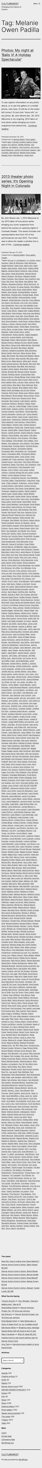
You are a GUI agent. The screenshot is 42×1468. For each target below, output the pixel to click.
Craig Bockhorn (20, 480)
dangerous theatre (17, 491)
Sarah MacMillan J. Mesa (15, 1096)
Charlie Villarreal (27, 433)
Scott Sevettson (34, 1104)
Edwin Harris (15, 552)
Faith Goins (11, 584)
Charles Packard (30, 425)
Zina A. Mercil (11, 1228)
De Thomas (27, 507)
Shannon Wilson (7, 1117)
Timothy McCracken (15, 1178)
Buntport (13, 404)
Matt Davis (13, 884)
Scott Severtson (21, 1104)
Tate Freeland (35, 1159)
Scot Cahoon (23, 1098)
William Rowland (19, 1218)
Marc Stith (9, 857)
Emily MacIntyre (14, 560)
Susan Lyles (16, 1152)
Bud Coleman (15, 401)
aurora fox (5, 337)
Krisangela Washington (18, 775)
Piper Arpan (14, 1019)
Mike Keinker (26, 939)
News (3, 1403)
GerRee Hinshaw (24, 145)
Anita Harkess (17, 313)
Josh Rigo (11, 725)
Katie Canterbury (13, 746)
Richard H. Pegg (20, 1048)
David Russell (24, 504)
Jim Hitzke (5, 682)
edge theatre (6, 549)
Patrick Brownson (31, 1000)
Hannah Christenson (31, 608)
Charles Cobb (18, 425)
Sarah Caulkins (14, 1093)
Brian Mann (17, 385)
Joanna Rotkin (6, 690)
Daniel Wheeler (28, 494)
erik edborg (35, 576)
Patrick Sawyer (27, 1003)
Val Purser (21, 1202)
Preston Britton (32, 1022)
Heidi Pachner (34, 616)
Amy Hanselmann (7, 305)
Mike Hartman (15, 939)
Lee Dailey (5, 804)
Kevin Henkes (22, 762)
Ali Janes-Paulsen (23, 287)
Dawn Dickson (17, 507)
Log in (4, 1433)
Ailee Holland (33, 271)
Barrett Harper (33, 343)
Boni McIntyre (30, 366)
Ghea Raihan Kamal (9, 1308)
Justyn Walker (26, 732)
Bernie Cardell (6, 353)
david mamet (17, 502)
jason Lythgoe (14, 648)
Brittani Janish (34, 393)
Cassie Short (6, 419)
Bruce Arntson (29, 396)
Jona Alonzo (13, 709)
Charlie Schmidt (14, 433)
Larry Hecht (11, 791)
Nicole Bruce (32, 974)
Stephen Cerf (34, 1138)
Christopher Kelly (7, 451)
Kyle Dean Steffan (27, 783)
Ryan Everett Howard (30, 1069)
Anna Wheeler (29, 316)
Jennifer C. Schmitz (28, 663)
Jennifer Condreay (8, 666)
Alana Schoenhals (17, 274)
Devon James (14, 528)
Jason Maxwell (25, 648)
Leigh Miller (14, 804)
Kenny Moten (34, 756)
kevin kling (32, 762)
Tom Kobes (25, 1183)
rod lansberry (13, 1064)
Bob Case (32, 364)
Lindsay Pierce (19, 820)
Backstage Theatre (8, 340)
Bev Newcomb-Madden (25, 356)
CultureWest (10, 3)
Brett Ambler (31, 377)
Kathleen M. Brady (25, 743)
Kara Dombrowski (8, 738)
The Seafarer (17, 1170)
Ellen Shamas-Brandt (26, 555)
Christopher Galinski (24, 449)
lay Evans (36, 801)
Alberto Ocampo (7, 276)
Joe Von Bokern (19, 690)
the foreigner (28, 1167)
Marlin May (17, 870)
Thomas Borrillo (18, 1173)
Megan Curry (28, 900)
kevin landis (5, 764)
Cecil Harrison (19, 422)
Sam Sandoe (6, 1083)
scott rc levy (9, 1104)
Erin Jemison (12, 145)
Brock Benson (6, 396)
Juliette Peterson (28, 730)
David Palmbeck (12, 504)
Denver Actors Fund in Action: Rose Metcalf (19, 1278)
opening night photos (9, 990)
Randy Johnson (13, 1037)
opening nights (23, 990)
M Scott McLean (25, 849)
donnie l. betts (16, 534)
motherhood (6, 953)
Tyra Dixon (21, 1199)
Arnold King (34, 327)
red (14, 1045)
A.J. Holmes (31, 260)
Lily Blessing (12, 817)
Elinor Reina (5, 555)
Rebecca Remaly (13, 1043)
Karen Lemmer (21, 738)
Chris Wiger (34, 443)
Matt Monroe (14, 153)
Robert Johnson (22, 1059)
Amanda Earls (16, 295)
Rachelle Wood (11, 1035)
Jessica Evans (21, 677)
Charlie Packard (24, 430)
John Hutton (23, 701)
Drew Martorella (22, 542)
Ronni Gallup (12, 1067)
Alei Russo (18, 276)
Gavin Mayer (12, 592)
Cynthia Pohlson (7, 486)
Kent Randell (6, 759)
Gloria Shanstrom (26, 600)
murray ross (5, 955)
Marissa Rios (6, 862)
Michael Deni (32, 915)
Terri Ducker (12, 1165)
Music (3, 1400)
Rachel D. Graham (15, 1029)
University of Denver (9, 1202)
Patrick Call (5, 1003)
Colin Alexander (24, 467)
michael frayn (15, 921)
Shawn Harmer (16, 1120)
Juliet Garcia (17, 730)
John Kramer (23, 703)
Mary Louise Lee (17, 878)
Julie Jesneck (6, 730)
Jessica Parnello (7, 679)
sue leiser (32, 1149)
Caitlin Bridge (21, 406)
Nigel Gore (18, 976)
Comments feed (8, 1440)
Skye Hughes (24, 1125)
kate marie (25, 740)
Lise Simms (11, 833)
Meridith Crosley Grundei (29, 910)
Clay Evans (18, 462)
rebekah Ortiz (6, 1045)
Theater (4, 258)
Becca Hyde (15, 345)
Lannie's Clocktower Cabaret (25, 150)
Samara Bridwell (21, 1088)
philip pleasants (22, 1016)
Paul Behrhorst (33, 1006)
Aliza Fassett (12, 292)
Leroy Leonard (21, 809)
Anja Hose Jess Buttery (31, 313)
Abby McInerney (30, 263)
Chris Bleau (33, 438)
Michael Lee (11, 929)
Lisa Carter (29, 825)
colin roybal (23, 470)
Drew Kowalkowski (8, 542)
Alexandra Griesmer (15, 284)
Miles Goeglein (19, 942)
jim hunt (13, 682)
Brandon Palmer (23, 372)
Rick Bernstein (13, 1053)
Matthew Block (19, 889)
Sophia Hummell (7, 1130)
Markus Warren (7, 870)
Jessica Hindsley (33, 677)
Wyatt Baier (31, 1220)
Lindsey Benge (6, 823)
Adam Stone (22, 268)
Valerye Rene (30, 1202)
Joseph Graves (23, 719)
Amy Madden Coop (30, 305)
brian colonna (12, 380)
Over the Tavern (17, 992)
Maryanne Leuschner (31, 878)
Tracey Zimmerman (14, 1189)
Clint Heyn (20, 465)
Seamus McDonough (9, 1106)
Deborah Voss (19, 515)
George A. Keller (14, 594)
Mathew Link (28, 881)
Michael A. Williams (29, 913)
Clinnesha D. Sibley (8, 465)
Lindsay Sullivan (32, 820)
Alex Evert (10, 282)
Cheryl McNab (13, 435)
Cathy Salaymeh (7, 422)
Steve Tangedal (34, 1144)
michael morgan (14, 931)
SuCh (27, 1149)
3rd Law (10, 260)
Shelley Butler (28, 1120)
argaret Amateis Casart (10, 327)
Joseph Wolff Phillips (16, 722)
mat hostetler (6, 881)
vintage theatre (15, 1207)
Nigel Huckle (28, 976)
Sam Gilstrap (12, 1080)
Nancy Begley (29, 955)
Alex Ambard (19, 279)
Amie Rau (24, 300)
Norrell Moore (34, 979)
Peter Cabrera (21, 1011)
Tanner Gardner (27, 1157)
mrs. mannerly (33, 953)
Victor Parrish (10, 1204)
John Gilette (13, 701)
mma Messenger (18, 950)
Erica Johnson (21, 571)
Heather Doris (26, 613)
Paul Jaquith (27, 1008)
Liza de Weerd (21, 833)
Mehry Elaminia (29, 902)
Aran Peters (32, 324)
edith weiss (16, 549)
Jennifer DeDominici (23, 666)
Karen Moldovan (7, 150)
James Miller (12, 637)
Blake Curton (6, 361)
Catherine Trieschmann (29, 419)
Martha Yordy (6, 876)
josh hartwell (29, 722)
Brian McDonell (27, 385)
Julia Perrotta (32, 727)
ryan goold (13, 1072)
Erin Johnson (26, 579)
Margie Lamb (20, 860)
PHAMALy (16, 1014)
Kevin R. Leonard (12, 767)
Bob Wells (20, 366)
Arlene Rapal (24, 327)
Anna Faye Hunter (8, 316)
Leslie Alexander (33, 809)
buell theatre (25, 401)
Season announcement (11, 1413)
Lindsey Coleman (19, 823)
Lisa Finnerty (21, 828)
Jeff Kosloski (22, 656)
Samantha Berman (18, 1083)
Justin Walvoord (14, 732)
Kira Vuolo (11, 772)
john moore (35, 147)
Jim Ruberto (13, 147)
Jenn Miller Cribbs (8, 661)
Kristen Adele (13, 777)
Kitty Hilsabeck (21, 772)
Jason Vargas (13, 650)
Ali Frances (12, 287)
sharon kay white (20, 1117)
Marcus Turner (19, 857)
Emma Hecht (12, 565)
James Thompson (8, 640)
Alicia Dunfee (6, 290)
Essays (4, 1393)
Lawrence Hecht (26, 801)
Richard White (32, 1048)
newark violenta (7, 971)
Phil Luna (12, 1016)
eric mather (35, 565)
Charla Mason (6, 425)
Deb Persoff (12, 512)
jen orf (34, 658)
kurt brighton (6, 783)
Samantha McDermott (9, 1085)
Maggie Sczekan (26, 852)
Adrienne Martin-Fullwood (17, 271)
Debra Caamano (13, 518)
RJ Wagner (5, 1056)
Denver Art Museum (22, 523)
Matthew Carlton (13, 892)
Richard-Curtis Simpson (23, 1051)
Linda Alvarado (23, 817)
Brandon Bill (12, 372)
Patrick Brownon (18, 1000)
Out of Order (6, 992)
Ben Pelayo (23, 348)
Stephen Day (22, 1141)
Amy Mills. (5, 308)
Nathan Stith (32, 963)
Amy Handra (33, 303)
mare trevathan (30, 857)
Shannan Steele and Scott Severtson (20, 1114)
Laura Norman (22, 793)
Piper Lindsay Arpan (26, 1019)
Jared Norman (24, 645)
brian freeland (6, 382)
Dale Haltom (19, 486)
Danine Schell (20, 496)
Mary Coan (29, 876)
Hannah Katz (18, 610)
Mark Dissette (12, 865)
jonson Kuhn (27, 714)
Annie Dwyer (23, 321)
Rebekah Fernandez (27, 1043)
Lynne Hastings (13, 849)
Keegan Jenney (12, 751)
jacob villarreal (12, 626)
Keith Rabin (36, 751)
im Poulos (27, 621)
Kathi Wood (13, 743)
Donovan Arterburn (29, 534)
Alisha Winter (27, 290)
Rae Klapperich (23, 1035)
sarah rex (28, 1096)
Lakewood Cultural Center (19, 788)
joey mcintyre (26, 695)
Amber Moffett (12, 297)
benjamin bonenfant (16, 350)
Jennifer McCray (7, 671)
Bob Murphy (11, 366)
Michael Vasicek (19, 934)
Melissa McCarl (23, 907)
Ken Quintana (24, 756)
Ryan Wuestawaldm (18, 1075)
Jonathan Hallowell (15, 714)
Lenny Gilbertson (14, 807)
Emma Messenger (23, 565)
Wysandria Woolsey (8, 1223)
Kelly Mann (20, 754)
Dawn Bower (6, 507)
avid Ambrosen (27, 337)
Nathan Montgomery (19, 963)
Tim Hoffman (26, 1175)
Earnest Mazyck (7, 547)
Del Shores (24, 520)
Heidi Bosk (10, 616)
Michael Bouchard (8, 915)
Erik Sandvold (16, 579)
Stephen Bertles (22, 1138)
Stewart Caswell (18, 1149)
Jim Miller (29, 682)
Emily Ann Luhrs (25, 557)
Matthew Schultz (33, 894)
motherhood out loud (19, 953)
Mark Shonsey (17, 868)
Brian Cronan (23, 380)
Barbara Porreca (21, 343)
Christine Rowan (32, 446)
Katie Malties (25, 746)
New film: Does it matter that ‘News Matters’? (20, 1261)
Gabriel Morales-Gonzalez (18, 589)
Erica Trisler (17, 576)
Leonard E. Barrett (8, 809)
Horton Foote (22, 618)
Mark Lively (23, 865)
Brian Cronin (33, 380)
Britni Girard (13, 393)
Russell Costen (16, 1069)
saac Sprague (16, 1077)
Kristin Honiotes (31, 780)
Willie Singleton (31, 1218)
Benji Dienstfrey (30, 350)
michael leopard (22, 929)
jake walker (34, 632)
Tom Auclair (5, 1183)
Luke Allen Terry (13, 846)
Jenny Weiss (31, 671)
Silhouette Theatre (12, 1125)
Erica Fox (12, 571)
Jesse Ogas (11, 677)
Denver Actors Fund (9, 1386)
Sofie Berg (11, 1128)
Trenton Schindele (13, 1191)
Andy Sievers (12, 311)
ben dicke (14, 348)
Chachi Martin (31, 422)
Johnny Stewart (28, 706)
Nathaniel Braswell (8, 966)
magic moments (24, 854)
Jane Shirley (24, 642)
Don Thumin (31, 531)
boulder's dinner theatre (10, 369)
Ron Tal (22, 1064)
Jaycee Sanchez (25, 650)
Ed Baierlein (18, 547)
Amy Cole (24, 303)
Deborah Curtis (31, 512)
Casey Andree (12, 417)
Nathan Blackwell (33, 960)
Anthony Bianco (34, 321)
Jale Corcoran (6, 634)
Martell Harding (16, 873)
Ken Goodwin (6, 756)
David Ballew (34, 499)
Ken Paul (15, 756)
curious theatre (33, 483)
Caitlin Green (6, 409)
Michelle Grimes (13, 937)
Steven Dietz (32, 1146)
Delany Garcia (34, 520)
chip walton (24, 435)
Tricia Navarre (14, 1194)
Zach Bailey (33, 1223)
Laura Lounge (11, 793)
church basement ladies (10, 457)
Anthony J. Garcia (8, 324)
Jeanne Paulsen (23, 653)
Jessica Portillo (20, 679)
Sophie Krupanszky (21, 1130)
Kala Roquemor (34, 735)
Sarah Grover (25, 1093)
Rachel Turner (24, 1032)
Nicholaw (34, 971)
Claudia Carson (7, 462)
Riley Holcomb (34, 1053)
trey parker (25, 1191)
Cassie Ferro (33, 417)
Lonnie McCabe (15, 839)
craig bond (31, 480)
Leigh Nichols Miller (26, 804)
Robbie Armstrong (8, 1059)
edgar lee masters (30, 547)
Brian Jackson (30, 382)
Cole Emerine (12, 467)
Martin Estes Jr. (18, 876)
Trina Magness (26, 1194)
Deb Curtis (13, 510)
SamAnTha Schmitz (26, 1085)
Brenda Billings (20, 377)
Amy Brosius (15, 303)
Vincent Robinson (22, 1204)
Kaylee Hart (25, 748)
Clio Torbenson (30, 465)
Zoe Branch (21, 1228)
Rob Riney (34, 1056)
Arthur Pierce (6, 329)
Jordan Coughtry (12, 717)
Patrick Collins (16, 1003)
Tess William (6, 1167)
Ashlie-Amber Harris (16, 332)
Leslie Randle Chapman (22, 812)
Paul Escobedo (16, 1008)
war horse (17, 1210)
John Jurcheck (12, 703)
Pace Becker (25, 995)
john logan (33, 703)
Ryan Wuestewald (33, 1075)
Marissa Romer (17, 862)
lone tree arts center (17, 836)
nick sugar (13, 974)
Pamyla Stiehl (12, 998)
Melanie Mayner (29, 905)
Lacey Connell (13, 785)
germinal (34, 594)
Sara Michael (25, 1090)
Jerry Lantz (29, 674)
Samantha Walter (7, 1088)
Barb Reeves (32, 340)
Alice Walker (34, 287)
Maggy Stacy (12, 854)
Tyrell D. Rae (30, 1199)
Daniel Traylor (6, 494)
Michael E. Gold (7, 918)
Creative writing (8, 1376)
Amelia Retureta (15, 300)
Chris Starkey (25, 443)
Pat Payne (34, 998)
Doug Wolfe (28, 536)
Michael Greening (12, 923)
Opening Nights (19, 139)
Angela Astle (22, 311)
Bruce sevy (16, 398)
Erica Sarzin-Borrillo (20, 573)
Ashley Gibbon (29, 329)
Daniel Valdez (18, 494)
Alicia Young (16, 290)
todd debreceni (21, 1181)
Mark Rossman (33, 865)
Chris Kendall (18, 441)
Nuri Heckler (19, 982)
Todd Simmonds (34, 1181)
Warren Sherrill (27, 1210)
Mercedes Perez (13, 910)
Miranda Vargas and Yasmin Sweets (23, 945)
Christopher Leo (21, 451)
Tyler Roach (12, 1199)
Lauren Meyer (16, 799)
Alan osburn (5, 274)
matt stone (35, 886)
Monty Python (30, 950)
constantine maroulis (18, 478)
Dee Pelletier (14, 520)
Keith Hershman (25, 751)
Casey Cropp (23, 417)
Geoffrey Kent (23, 592)
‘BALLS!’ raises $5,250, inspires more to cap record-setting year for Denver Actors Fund (19, 1337)
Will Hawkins (15, 1215)
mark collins (27, 862)
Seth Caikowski (27, 1109)
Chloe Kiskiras (11, 438)
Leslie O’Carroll (7, 812)
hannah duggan (7, 610)
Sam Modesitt (33, 1080)
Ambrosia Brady (24, 297)
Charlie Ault (18, 427)
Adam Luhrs (28, 266)
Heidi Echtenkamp (21, 616)
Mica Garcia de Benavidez (11, 913)
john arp (23, 698)
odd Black (28, 982)
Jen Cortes (27, 658)
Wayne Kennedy (16, 1212)
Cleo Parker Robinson (31, 462)
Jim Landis (21, 682)
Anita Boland (6, 313)
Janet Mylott (35, 642)
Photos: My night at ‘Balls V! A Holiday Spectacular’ (17, 55)
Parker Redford (23, 998)
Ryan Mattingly (23, 1072)
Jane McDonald (14, 642)
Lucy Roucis (31, 844)
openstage (34, 990)
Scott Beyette (21, 1101)
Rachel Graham (12, 1032)
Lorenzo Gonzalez (16, 841)
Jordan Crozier (24, 717)
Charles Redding (7, 427)
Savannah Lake (12, 1098)
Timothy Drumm (8, 1301)
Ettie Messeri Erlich (9, 1321)
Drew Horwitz (31, 539)
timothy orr (28, 1178)
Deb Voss (20, 512)
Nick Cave (5, 974)
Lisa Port (12, 831)
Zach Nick (5, 1226)
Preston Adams (20, 1022)
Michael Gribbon (26, 923)
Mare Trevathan (8, 1334)
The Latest (5, 1417)
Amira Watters (34, 300)
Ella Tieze (14, 555)
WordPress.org (7, 1443)
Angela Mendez (33, 311)
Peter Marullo (32, 1011)
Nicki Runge (22, 974)
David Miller (26, 502)
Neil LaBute (32, 968)
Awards (4, 1373)
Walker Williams (7, 1210)
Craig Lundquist (12, 483)
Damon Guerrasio (7, 488)
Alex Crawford (30, 279)
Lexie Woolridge (27, 815)
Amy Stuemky (15, 308)
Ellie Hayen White (8, 1328)
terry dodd (33, 1165)
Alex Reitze (19, 282)
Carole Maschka (31, 411)
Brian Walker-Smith (26, 388)
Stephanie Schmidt (8, 1138)
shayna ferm (28, 155)
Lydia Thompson (26, 846)
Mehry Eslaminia (7, 905)
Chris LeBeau (28, 441)
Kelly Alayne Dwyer (8, 754)
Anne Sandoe (34, 319)
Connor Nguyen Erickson (17, 475)
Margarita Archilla (8, 860)
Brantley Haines (14, 374)
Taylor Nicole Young (18, 1162)
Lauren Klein (5, 799)
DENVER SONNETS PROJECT (13, 1390)
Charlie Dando (29, 427)
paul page (36, 1008)
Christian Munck (19, 446)
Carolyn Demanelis (8, 414)
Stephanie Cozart (31, 1136)
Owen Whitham (14, 995)
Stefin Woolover (7, 1136)
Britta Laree (23, 393)
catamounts (16, 419)
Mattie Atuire (17, 897)
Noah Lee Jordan (14, 979)
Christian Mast (6, 446)
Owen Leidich (29, 992)
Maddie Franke (13, 852)
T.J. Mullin (10, 1154)
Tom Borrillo (15, 1183)
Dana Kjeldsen (29, 488)
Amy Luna (18, 305)
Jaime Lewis (12, 629)
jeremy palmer (6, 674)
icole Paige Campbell (15, 621)
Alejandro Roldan (29, 276)
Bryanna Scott (26, 398)
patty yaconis (22, 1006)
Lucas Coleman (20, 844)
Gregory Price (6, 608)
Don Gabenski (11, 531)
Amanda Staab (27, 295)
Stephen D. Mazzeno (9, 1141)
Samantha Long (31, 1083)
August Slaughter (31, 335)
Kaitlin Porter (12, 735)
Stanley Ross (12, 1133)
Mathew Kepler (17, 881)
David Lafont (6, 502)
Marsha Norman (28, 870)
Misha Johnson (30, 947)
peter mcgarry (6, 1014)
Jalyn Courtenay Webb (21, 634)
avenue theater (15, 337)
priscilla (19, 1024)
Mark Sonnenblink (29, 868)
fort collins (10, 587)
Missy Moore (6, 950)
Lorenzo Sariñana (30, 841)
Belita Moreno (26, 345)
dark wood (5, 499)
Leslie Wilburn (15, 815)
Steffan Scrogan (32, 1133)
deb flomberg (23, 510)
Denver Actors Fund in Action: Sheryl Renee (19, 1271)
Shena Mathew (26, 1122)
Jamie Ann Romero (22, 640)
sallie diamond (27, 1077)
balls (9, 142)
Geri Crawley (25, 594)
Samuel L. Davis (13, 1090)
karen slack (31, 738)
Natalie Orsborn (13, 958)
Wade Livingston (28, 1207)
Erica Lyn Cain (6, 573)
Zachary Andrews (16, 1226)
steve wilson (6, 1146)
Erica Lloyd (32, 571)
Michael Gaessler (27, 921)
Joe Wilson (29, 690)
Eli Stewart (36, 552)
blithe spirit (27, 361)
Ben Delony (5, 348)
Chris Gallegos (6, 441)
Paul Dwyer (5, 1008)
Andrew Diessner (27, 308)
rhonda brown (34, 1045)
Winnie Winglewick (8, 1220)
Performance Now (8, 1011)
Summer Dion (6, 1152)
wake (37, 1207)
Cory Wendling (32, 478)
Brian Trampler (12, 388)
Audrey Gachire (18, 335)
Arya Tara (5, 1344)
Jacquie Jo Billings (25, 626)
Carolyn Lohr (21, 414)
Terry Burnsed (23, 1165)
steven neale (6, 1149)
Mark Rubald (6, 868)
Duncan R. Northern (16, 544)
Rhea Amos (24, 1045)
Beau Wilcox (6, 345)
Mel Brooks (18, 905)
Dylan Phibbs (29, 544)
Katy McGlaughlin (13, 748)
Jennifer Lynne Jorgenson (24, 669)
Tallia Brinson (30, 1154)
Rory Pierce (22, 1067)
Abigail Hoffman (7, 266)
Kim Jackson (13, 770)
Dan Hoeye (19, 488)
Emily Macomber (27, 560)
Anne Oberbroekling (21, 319)
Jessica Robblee (32, 679)
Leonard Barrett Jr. (28, 807)
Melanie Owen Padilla (28, 153)
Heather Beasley (14, 613)
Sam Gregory (22, 1080)
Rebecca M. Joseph (15, 1040)
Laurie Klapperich (12, 801)
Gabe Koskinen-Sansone (24, 587)
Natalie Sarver (25, 958)
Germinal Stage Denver (9, 597)
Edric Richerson (27, 549)
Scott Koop (31, 1101)
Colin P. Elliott (13, 470)
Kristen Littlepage (25, 777)
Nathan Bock (6, 963)
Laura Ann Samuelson (25, 791)
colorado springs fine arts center (21, 473)
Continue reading (21, 244)
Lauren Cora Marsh (29, 796)
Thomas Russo (30, 1173)
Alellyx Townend (7, 279)
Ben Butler (36, 345)
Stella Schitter (19, 1136)
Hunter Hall (32, 618)
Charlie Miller (12, 430)
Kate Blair (16, 740)
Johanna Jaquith (13, 698)
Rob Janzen (25, 1056)
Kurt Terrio (16, 783)
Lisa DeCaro (10, 828)
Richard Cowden (7, 1048)
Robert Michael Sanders (10, 1061)
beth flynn (16, 353)
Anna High (19, 316)
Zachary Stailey (29, 1226)
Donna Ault (5, 534)
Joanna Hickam (34, 687)
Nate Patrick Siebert (18, 960)
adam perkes (12, 268)
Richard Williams (7, 1051)
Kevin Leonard (16, 764)
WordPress (23, 1460)
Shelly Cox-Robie (14, 1122)
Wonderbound (21, 1220)
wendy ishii (27, 1212)
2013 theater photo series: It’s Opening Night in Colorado (17, 181)
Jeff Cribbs (13, 656)
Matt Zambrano (7, 889)
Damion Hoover (30, 486)
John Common (24, 147)
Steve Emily (23, 1144)
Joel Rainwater (27, 693)
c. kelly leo (11, 406)
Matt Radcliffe (24, 886)
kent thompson (17, 759)
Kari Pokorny (6, 1314)
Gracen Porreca (24, 605)
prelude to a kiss (7, 1022)
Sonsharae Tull (30, 1128)
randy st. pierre (25, 1037)
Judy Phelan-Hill (20, 727)
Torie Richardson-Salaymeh (19, 1186)
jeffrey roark (6, 658)
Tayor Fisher (31, 1162)
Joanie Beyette (24, 685)
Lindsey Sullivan (7, 825)
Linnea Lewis (19, 825)
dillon (33, 528)
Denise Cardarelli (7, 523)
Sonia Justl (20, 1128)
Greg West (35, 605)
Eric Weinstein (26, 568)
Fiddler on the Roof (23, 584)
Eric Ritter (16, 568)
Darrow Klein (15, 499)
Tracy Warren (27, 1189)
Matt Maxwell (13, 886)
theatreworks (6, 1173)
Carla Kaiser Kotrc (31, 409)
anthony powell (21, 324)
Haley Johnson (18, 608)
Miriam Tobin (19, 947)
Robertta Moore (26, 1061)
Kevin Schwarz (25, 767)
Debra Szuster (25, 518)
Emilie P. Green (13, 557)
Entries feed (6, 1436)
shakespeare (24, 1112)
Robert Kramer (34, 1059)
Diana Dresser (25, 528)
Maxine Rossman (17, 900)
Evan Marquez (24, 581)
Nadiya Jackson (17, 955)
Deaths (4, 1383)
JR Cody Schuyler (22, 725)
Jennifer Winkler (20, 671)
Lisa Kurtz (30, 828)
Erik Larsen (5, 579)
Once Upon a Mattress (17, 987)
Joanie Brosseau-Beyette (18, 687)
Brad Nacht (24, 369)
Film (3, 1397)
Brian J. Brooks (18, 382)
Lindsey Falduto (32, 823)
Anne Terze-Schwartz (9, 321)
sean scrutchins (14, 1109)
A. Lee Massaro (20, 260)
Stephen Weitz (13, 1144)
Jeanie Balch (12, 653)
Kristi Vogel (20, 780)
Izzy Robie (12, 624)
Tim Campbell (15, 1175)
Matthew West (6, 897)
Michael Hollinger (13, 926)
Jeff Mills (31, 656)
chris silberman (13, 443)
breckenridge (25, 374)
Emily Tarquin (17, 563)
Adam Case (18, 266)
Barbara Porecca (7, 343)
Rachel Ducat (28, 1029)
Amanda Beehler (24, 292)
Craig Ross (23, 483)
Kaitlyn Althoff (22, 735)
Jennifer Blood (15, 663)
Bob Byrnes (24, 364)
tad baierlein (19, 1154)
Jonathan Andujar (24, 709)
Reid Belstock (18, 155)
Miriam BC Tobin (7, 947)
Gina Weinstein (14, 600)
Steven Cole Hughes (19, 1146)
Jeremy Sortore (18, 674)
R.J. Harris (14, 1027)
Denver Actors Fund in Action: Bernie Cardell (19, 1275)
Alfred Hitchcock (30, 284)
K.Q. (33, 732)
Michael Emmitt (19, 918)
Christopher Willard (28, 454)
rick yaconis (23, 1053)
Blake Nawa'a (17, 361)
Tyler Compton (28, 1197)
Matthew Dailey (7, 894)
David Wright (35, 504)
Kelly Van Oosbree (32, 754)
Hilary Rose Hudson (8, 618)
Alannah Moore (30, 274)
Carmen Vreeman (7, 411)
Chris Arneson (23, 438)
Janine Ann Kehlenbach (9, 645)
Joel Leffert (17, 693)
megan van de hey (16, 902)
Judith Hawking (7, 727)
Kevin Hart (13, 762)
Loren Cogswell (27, 839)
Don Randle (22, 531)
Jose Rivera (12, 719)
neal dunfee (22, 968)
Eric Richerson (6, 568)
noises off (24, 979)
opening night (31, 987)
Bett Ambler (11, 356)
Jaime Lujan (22, 629)
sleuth (32, 1125)
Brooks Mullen (18, 396)
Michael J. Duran (26, 926)
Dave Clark (25, 499)
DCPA (3, 1380)
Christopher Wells (13, 454)
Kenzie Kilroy (28, 759)
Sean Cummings (23, 1106)
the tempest (27, 1170)
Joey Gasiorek (15, 695)
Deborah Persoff (7, 515)
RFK (17, 1045)
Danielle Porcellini (8, 496)
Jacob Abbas (22, 624)
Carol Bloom (19, 411)
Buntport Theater (24, 404)
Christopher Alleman (9, 449)
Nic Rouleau (25, 971)
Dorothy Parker (17, 536)
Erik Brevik (26, 576)
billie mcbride (21, 358)
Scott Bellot (11, 1101)
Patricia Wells (6, 1000)
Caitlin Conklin (32, 406)
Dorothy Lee (6, 536)
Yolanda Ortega (22, 1223)
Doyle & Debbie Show (17, 539)
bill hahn (12, 358)
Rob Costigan (15, 1056)
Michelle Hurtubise (26, 937)
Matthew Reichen (20, 894)
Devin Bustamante (26, 526)
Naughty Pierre (7, 155)
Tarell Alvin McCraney (21, 1159)
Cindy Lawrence (18, 459)
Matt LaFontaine (24, 884)
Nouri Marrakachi (7, 982)
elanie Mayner (26, 552)
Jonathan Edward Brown (18, 711)
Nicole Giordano (7, 976)
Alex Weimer (28, 282)
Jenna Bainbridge (22, 661)
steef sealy (22, 1133)
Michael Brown (21, 915)
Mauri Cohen (28, 897)
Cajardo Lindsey (18, 409)
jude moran (34, 725)
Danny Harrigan (32, 496)
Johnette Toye (16, 706)
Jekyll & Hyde (17, 658)
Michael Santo (6, 934)
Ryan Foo (4, 1072)
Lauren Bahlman (15, 796)
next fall (17, 971)
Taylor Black (6, 1162)
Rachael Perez (23, 1027)
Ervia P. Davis (13, 581)
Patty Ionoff (12, 1006)
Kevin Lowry (26, 764)
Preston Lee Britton (8, 1024)
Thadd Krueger (16, 1167)
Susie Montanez (28, 1152)
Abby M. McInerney (16, 263)
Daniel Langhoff (30, 491)
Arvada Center (17, 329)
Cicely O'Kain (25, 457)
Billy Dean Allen (32, 358)
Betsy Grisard (26, 353)
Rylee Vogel (5, 1077)
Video (3, 1423)
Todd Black (10, 1181)
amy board (5, 303)
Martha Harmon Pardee (31, 873)
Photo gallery (30, 139)
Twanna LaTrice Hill (15, 1197)
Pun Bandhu (27, 1024)
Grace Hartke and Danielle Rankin (22, 602)
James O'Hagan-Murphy (26, 637)
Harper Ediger (29, 610)
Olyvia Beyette (22, 984)
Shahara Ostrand (13, 1112)
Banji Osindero (21, 340)
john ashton (31, 698)
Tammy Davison (14, 1157)
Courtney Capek (7, 480)
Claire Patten (30, 459)
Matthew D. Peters (27, 892)
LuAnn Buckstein (7, 844)
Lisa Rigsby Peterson (24, 831)
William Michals (26, 1215)
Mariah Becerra (31, 860)
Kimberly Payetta (25, 770)
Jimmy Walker (13, 685)
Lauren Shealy (27, 799)
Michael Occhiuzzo (27, 931)
